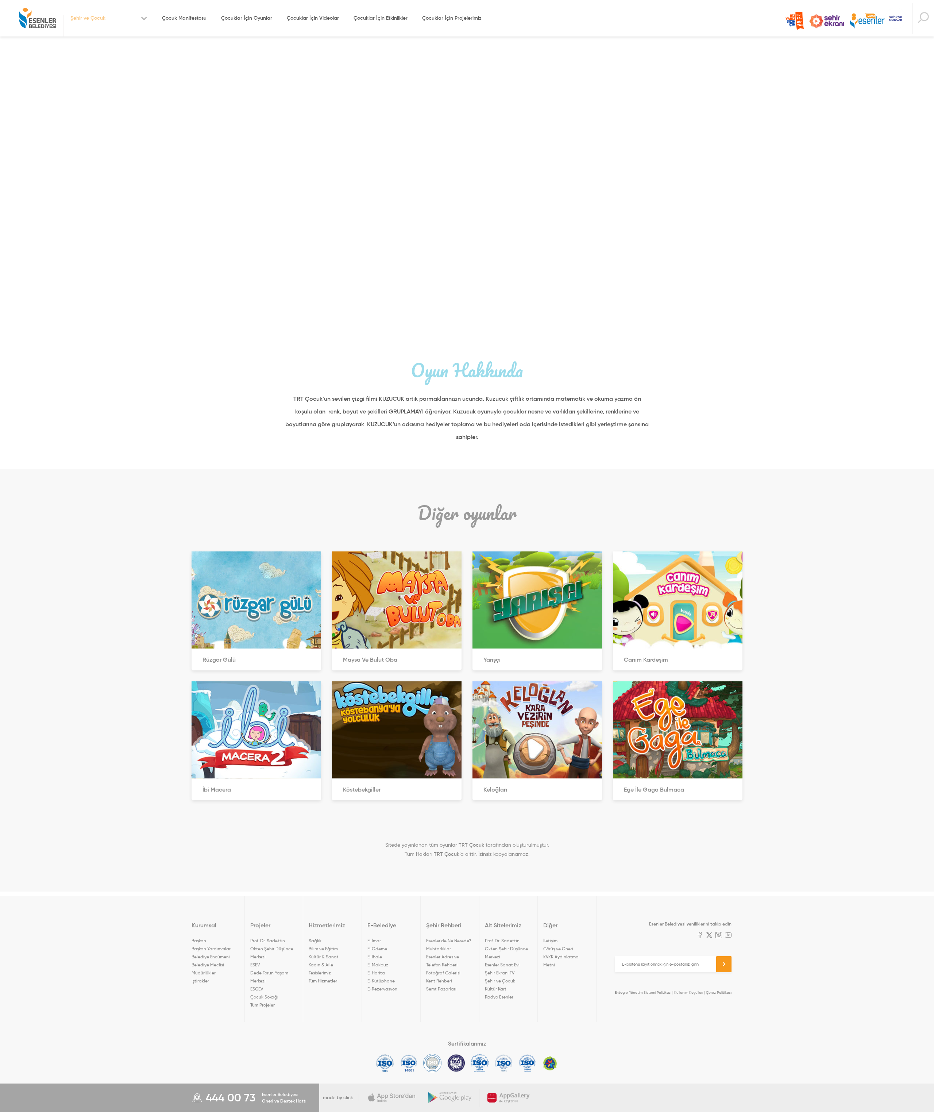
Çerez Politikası (719, 992)
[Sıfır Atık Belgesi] (550, 1063)
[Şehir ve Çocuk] (896, 18)
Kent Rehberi (439, 981)
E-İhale (374, 956)
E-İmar (374, 940)
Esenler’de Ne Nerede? (448, 940)
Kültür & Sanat (324, 956)
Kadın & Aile (321, 964)
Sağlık (315, 940)
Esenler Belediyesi (37, 18)
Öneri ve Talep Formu (795, 21)
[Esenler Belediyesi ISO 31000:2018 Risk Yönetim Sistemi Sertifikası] (480, 1063)
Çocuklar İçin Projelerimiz (452, 18)
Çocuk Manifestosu (184, 18)
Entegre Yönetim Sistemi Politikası (643, 992)
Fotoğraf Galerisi (443, 973)
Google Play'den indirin (450, 1098)
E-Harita (376, 973)
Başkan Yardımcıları (212, 948)
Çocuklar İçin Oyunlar (246, 18)
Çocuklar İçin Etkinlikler (381, 18)
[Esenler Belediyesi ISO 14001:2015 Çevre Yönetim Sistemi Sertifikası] (409, 1063)
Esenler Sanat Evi (502, 964)
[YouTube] (728, 936)
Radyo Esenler (867, 21)
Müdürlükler (204, 973)
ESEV (255, 964)
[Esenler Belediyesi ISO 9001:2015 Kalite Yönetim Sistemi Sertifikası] (385, 1063)
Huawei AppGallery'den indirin (508, 1098)
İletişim (550, 940)
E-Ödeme (377, 948)
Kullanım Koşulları (688, 992)
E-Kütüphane (381, 981)
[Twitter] (709, 936)
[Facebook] (699, 936)
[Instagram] (718, 936)
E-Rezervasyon (382, 989)
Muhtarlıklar (438, 948)
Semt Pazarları (441, 989)
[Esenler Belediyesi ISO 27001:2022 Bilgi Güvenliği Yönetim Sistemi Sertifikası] (432, 1063)
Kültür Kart (495, 989)
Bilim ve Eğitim (323, 948)
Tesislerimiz (320, 973)
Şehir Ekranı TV (826, 21)
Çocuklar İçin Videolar (313, 18)
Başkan (199, 940)
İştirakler (200, 981)
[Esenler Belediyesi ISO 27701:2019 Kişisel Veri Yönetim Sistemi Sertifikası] (456, 1063)
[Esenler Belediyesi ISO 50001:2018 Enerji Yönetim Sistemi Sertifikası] (527, 1063)
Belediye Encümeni (211, 956)
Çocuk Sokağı (264, 997)
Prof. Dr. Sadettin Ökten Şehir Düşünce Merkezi (271, 948)
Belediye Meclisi (208, 964)
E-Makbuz (377, 964)
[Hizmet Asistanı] (923, 18)
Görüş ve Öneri (558, 948)
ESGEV (256, 989)
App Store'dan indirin (392, 1098)
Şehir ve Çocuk (500, 981)
